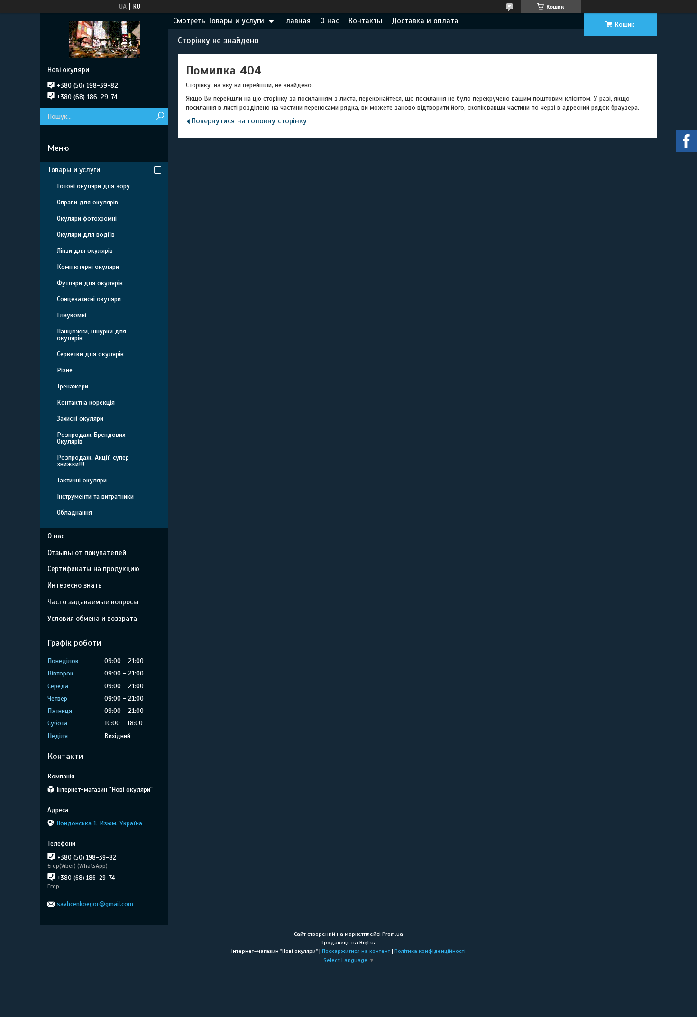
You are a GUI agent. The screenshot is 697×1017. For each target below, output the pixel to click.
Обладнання (74, 512)
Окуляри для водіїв (86, 235)
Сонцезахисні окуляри (89, 299)
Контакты (365, 21)
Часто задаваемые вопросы (92, 602)
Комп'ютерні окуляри (88, 267)
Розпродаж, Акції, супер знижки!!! (93, 460)
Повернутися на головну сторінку (249, 121)
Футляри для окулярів (90, 283)
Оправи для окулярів (87, 202)
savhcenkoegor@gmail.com (95, 904)
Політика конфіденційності (430, 951)
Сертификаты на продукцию (93, 568)
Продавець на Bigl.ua (349, 942)
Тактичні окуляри (82, 480)
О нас (329, 21)
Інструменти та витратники (95, 496)
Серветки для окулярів (90, 354)
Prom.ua (392, 934)
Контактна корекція (86, 402)
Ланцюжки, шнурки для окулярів (91, 334)
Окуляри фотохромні (87, 218)
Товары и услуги (73, 170)
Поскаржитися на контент (356, 951)
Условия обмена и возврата (92, 618)
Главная (297, 21)
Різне (65, 370)
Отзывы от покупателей (86, 552)
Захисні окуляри (80, 419)
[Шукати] (160, 116)
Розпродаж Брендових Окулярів (91, 438)
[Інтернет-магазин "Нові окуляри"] (104, 39)
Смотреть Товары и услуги (218, 21)
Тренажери (72, 386)
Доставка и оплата (425, 21)
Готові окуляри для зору (93, 186)
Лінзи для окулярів (85, 251)
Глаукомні (71, 315)
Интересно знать (74, 585)
